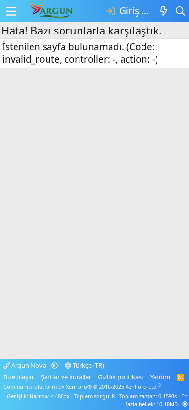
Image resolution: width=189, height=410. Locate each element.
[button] (54, 365)
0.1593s (167, 396)
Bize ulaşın (18, 377)
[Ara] (181, 10)
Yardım (160, 377)
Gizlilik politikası (120, 377)
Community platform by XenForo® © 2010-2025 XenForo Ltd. (82, 386)
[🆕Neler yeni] (164, 10)
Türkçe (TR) (87, 365)
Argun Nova (28, 365)
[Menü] (11, 11)
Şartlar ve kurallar (66, 377)
